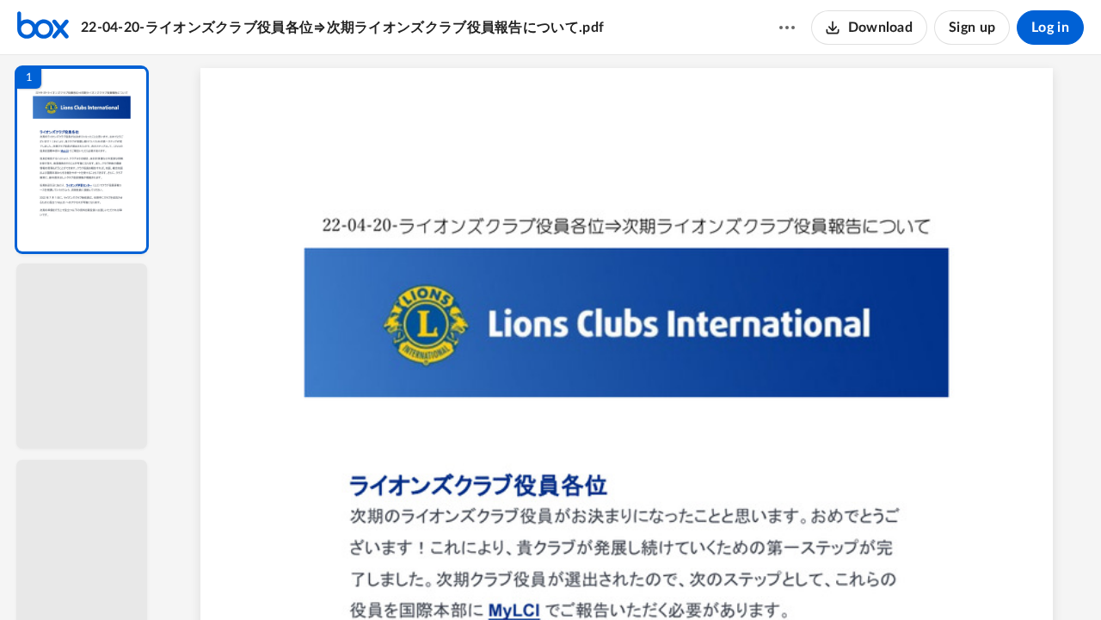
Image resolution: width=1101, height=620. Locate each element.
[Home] (43, 27)
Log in (1050, 27)
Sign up (972, 27)
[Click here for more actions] (787, 27)
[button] (81, 159)
